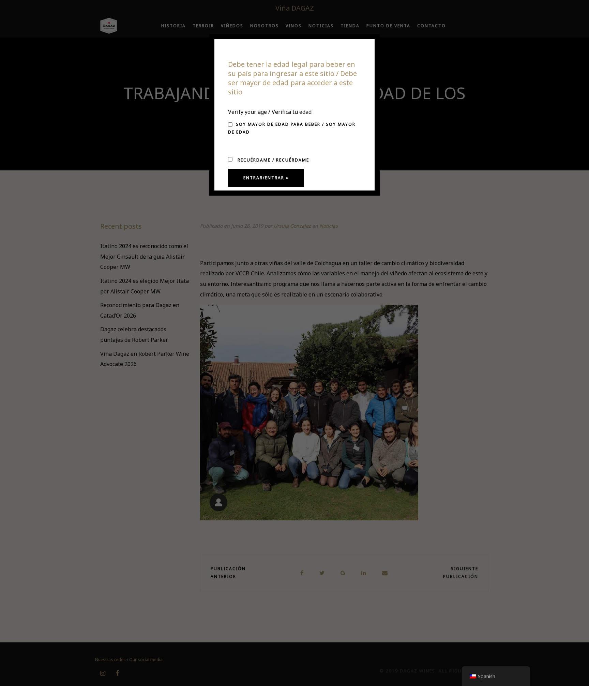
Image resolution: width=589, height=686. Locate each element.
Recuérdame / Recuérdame (272, 160)
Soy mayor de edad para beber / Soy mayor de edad (292, 128)
